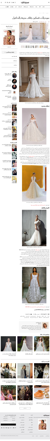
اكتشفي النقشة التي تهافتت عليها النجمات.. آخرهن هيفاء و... (7, 107)
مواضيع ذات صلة (44, 335)
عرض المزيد (25, 408)
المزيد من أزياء (45, 361)
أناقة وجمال (13, 420)
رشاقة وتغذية (9, 127)
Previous (47, 32)
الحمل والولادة (9, 119)
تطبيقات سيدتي (22, 427)
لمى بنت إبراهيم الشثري (8, 74)
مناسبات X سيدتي (21, 417)
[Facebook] (5, 3)
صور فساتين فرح (26, 317)
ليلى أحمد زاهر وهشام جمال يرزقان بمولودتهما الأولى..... (6, 169)
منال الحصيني (9, 97)
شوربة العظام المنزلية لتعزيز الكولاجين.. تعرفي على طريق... (7, 136)
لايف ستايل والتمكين (12, 416)
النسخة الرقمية (9, 47)
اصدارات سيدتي (30, 429)
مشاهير (43, 6)
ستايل (32, 422)
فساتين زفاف (38, 316)
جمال (36, 6)
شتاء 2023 (40, 317)
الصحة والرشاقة (5, 416)
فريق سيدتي (22, 424)
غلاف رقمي (22, 429)
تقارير (32, 424)
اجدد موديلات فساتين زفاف (34, 317)
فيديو (6, 6)
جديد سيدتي (14, 103)
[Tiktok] (9, 3)
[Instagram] (7, 3)
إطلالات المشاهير (9, 105)
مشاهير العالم (9, 112)
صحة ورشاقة (32, 6)
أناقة (40, 6)
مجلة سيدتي (22, 415)
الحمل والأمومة (5, 420)
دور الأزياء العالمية (22, 316)
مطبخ (11, 6)
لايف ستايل (20, 6)
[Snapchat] (13, 3)
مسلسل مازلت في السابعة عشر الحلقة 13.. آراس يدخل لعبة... (6, 161)
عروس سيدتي (31, 427)
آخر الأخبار (22, 432)
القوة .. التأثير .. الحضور (14, 56)
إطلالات (42, 316)
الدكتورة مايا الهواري (8, 86)
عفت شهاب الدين (38, 322)
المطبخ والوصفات (5, 418)
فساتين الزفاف (40, 52)
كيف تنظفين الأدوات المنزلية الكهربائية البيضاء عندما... (6, 177)
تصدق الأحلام (15, 60)
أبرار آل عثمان (9, 80)
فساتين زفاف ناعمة (33, 316)
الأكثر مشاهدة (13, 142)
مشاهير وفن (13, 418)
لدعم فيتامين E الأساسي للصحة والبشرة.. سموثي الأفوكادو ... (7, 129)
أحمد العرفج (9, 93)
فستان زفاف (37, 250)
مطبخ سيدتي (31, 417)
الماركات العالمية (31, 156)
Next (21, 32)
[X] (11, 3)
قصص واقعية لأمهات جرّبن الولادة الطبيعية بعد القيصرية (6, 122)
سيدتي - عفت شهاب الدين (42, 21)
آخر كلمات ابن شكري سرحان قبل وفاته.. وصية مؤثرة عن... (6, 153)
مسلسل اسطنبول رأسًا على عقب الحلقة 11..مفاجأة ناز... (6, 145)
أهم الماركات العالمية (46, 317)
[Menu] (48, 2)
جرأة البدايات (15, 65)
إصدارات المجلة (9, 26)
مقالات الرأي (14, 72)
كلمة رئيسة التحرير (10, 52)
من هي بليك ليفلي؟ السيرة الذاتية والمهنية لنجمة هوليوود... (7, 114)
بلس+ (16, 6)
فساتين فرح (27, 316)
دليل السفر (31, 432)
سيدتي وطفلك (25, 6)
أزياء (48, 21)
